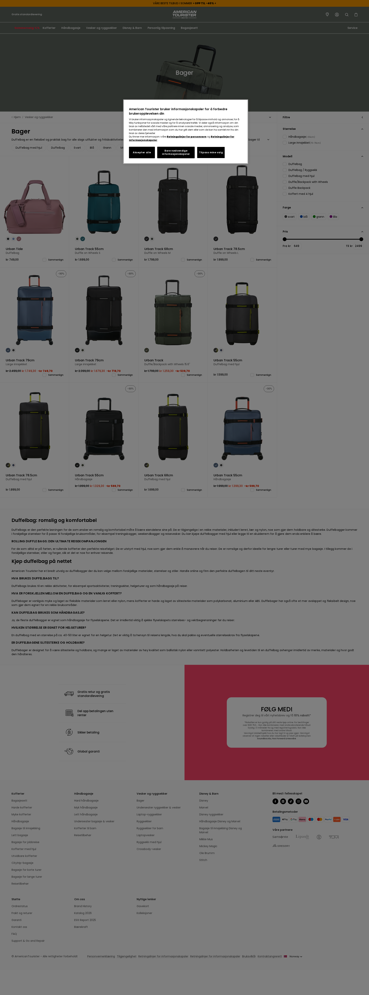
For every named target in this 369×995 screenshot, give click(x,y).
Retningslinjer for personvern (186, 136)
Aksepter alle (142, 152)
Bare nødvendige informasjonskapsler (176, 152)
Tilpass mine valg (211, 152)
